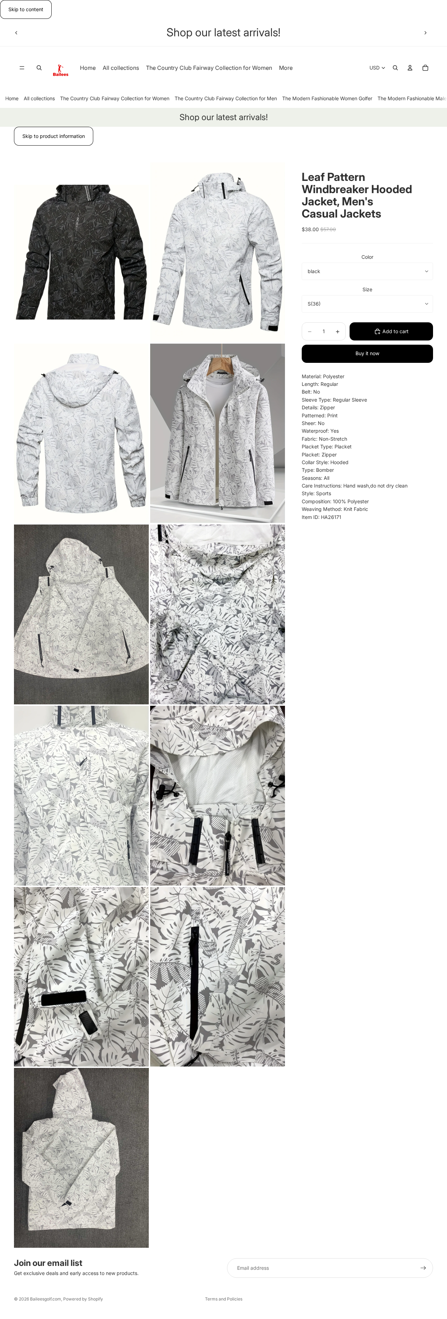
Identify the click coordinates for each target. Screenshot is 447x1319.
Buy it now (367, 353)
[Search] (39, 68)
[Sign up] (423, 1268)
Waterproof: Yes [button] (320, 431)
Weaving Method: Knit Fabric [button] (335, 509)
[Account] (410, 68)
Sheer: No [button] (313, 423)
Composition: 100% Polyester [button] (335, 501)
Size (367, 289)
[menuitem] (286, 68)
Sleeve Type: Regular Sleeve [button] (334, 400)
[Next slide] (425, 32)
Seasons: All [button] (315, 478)
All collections (39, 98)
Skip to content (25, 9)
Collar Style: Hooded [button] (325, 462)
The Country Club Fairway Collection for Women (114, 98)
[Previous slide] (16, 32)
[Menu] (22, 68)
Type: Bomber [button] (318, 470)
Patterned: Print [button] (320, 415)
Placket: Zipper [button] (319, 454)
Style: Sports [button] (316, 493)
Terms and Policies (223, 1299)
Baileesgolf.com (45, 1299)
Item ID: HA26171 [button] (321, 517)
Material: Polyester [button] (323, 376)
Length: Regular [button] (320, 384)
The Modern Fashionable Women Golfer (327, 98)
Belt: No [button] (311, 392)
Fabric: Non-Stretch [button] (324, 439)
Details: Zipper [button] (318, 407)
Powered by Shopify (83, 1299)
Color (367, 257)
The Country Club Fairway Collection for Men (226, 98)
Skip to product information (53, 136)
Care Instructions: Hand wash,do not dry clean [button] (355, 486)
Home (12, 98)
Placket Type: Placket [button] (327, 446)
